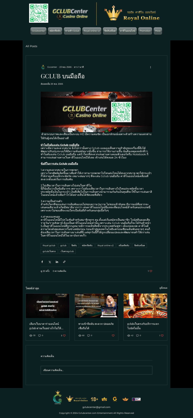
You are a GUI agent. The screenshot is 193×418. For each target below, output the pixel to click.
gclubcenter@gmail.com (96, 407)
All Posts (31, 46)
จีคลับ (74, 245)
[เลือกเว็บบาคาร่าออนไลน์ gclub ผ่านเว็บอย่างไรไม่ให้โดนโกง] (47, 306)
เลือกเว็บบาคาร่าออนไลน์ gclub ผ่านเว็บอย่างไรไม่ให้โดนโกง (45, 326)
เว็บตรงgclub (67, 251)
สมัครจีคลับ (87, 245)
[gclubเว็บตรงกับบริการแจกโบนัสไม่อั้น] (145, 306)
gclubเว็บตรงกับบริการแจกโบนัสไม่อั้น (143, 326)
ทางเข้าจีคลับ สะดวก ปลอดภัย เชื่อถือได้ (96, 326)
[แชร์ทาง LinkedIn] (56, 261)
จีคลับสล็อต (139, 245)
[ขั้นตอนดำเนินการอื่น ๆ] (150, 67)
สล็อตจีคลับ (124, 245)
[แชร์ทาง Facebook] (42, 261)
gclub (63, 245)
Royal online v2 (106, 245)
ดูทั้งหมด (163, 288)
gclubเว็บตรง (49, 251)
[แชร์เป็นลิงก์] (64, 261)
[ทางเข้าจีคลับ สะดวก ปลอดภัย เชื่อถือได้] (96, 306)
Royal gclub (49, 245)
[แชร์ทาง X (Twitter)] (49, 261)
